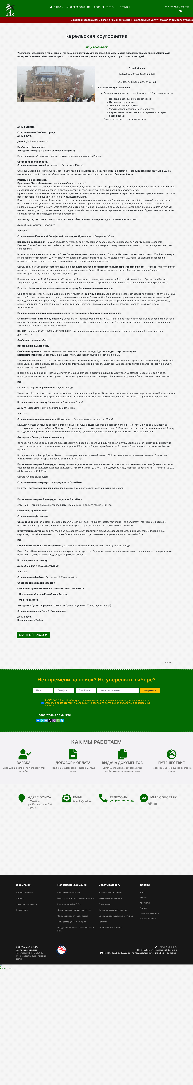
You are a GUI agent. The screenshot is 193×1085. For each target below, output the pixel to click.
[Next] (92, 84)
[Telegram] (46, 720)
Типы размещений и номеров (71, 921)
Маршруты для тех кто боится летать (75, 898)
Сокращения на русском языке (72, 916)
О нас (57, 7)
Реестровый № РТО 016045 (29, 953)
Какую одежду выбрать (110, 898)
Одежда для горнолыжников (113, 910)
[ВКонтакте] (38, 720)
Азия (142, 892)
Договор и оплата (24, 892)
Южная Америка (148, 918)
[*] (43, 690)
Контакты (20, 898)
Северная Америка (149, 913)
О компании (22, 910)
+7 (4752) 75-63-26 (178, 6)
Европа (143, 908)
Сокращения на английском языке (74, 910)
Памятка (103, 921)
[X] (50, 720)
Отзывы (125, 7)
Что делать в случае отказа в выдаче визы (75, 929)
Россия (99, 7)
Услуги (110, 7)
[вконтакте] (179, 9)
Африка (143, 897)
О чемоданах (105, 904)
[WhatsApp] (58, 720)
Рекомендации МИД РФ (69, 904)
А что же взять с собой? (110, 892)
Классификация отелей (68, 892)
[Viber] (54, 720)
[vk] (155, 804)
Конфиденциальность (26, 904)
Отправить (150, 690)
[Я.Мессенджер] (42, 720)
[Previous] (20, 84)
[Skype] (62, 720)
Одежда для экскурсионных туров (116, 916)
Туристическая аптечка (110, 927)
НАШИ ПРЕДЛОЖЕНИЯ (77, 7)
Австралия (145, 903)
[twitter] (150, 804)
